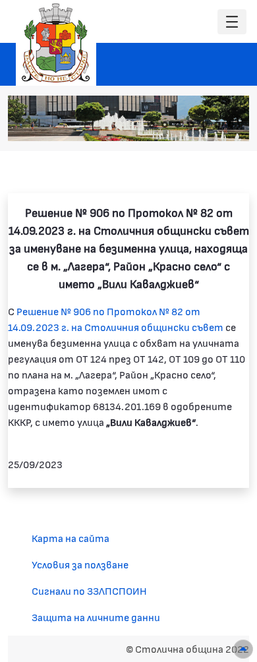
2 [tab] (164, 124)
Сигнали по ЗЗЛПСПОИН (89, 590)
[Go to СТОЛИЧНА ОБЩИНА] (56, 43)
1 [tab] (151, 124)
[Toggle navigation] (231, 22)
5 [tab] (204, 124)
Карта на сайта (70, 537)
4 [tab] (191, 124)
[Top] (243, 649)
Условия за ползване (80, 564)
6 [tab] (217, 124)
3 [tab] (178, 124)
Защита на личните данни (96, 617)
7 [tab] (230, 124)
